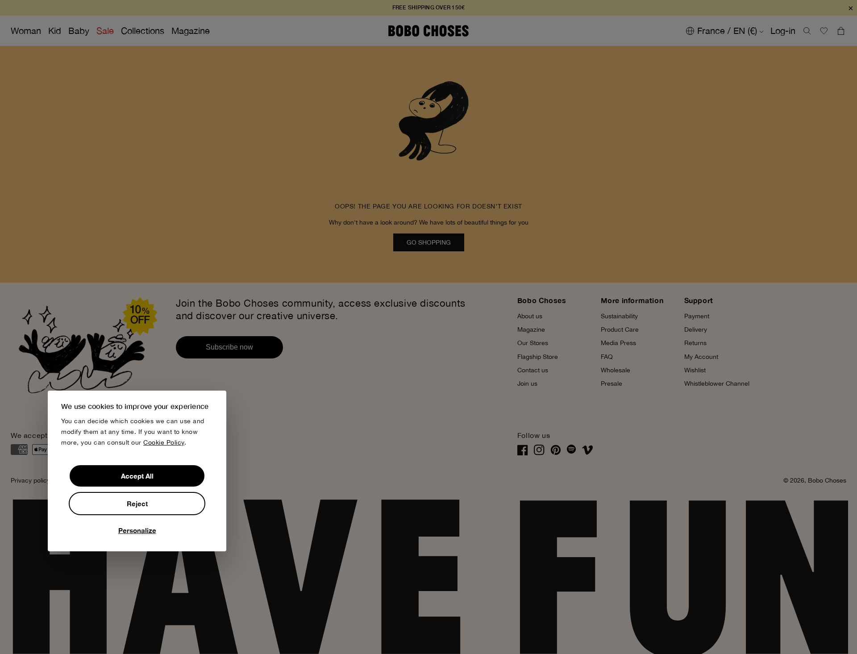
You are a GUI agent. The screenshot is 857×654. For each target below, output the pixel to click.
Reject (137, 504)
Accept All (137, 476)
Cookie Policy (163, 442)
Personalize (137, 530)
